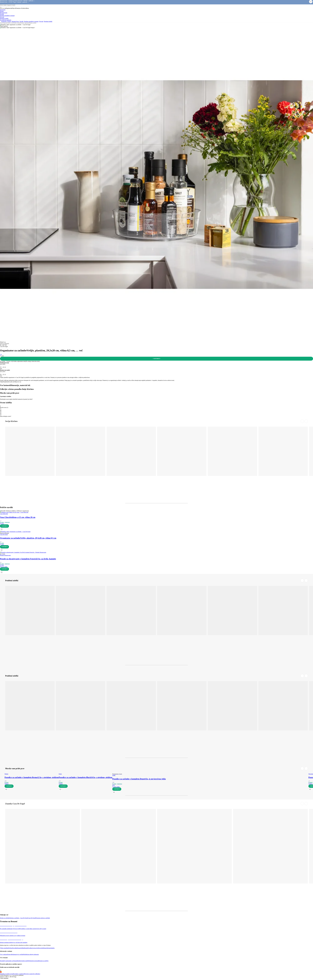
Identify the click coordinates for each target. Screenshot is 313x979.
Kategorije (5, 23)
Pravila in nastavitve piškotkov (32, 974)
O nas (5, 960)
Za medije (26, 960)
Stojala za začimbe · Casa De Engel (19, 918)
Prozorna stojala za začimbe (43, 918)
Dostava (9, 954)
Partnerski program (33, 960)
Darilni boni (20, 960)
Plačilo (24, 954)
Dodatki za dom (10, 23)
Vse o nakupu (3, 954)
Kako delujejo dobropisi (32, 954)
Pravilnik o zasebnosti (18, 974)
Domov (1, 23)
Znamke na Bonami (12, 960)
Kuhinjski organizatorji (24, 23)
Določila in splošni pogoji (6, 974)
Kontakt (2, 960)
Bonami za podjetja (43, 960)
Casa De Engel (32, 918)
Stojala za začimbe (32, 23)
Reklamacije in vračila (17, 954)
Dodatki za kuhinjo (16, 23)
